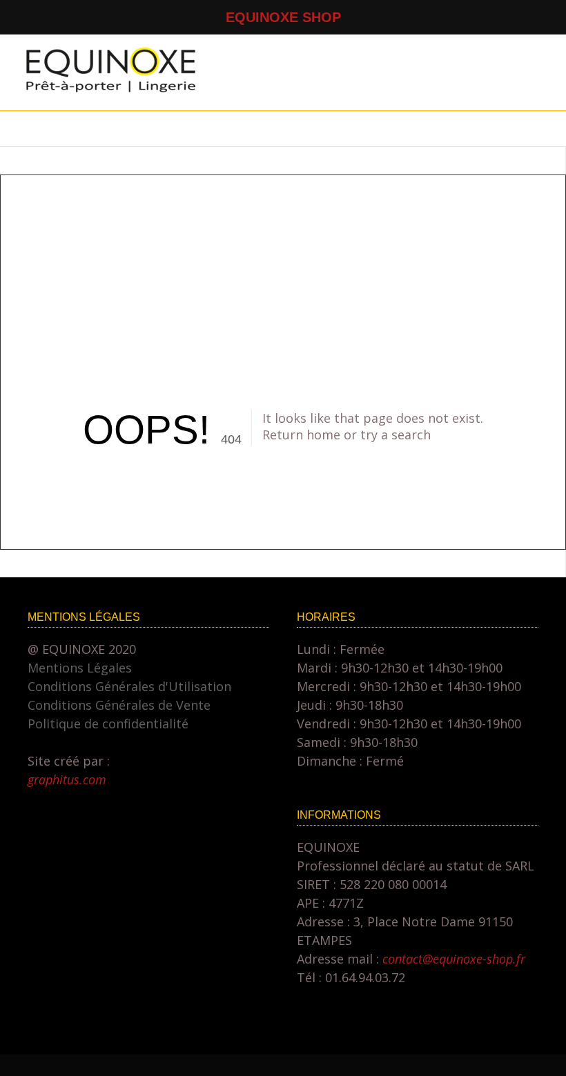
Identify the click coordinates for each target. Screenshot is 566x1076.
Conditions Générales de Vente (119, 705)
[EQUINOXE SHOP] (110, 93)
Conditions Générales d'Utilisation (129, 686)
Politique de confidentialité (108, 723)
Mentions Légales (80, 667)
